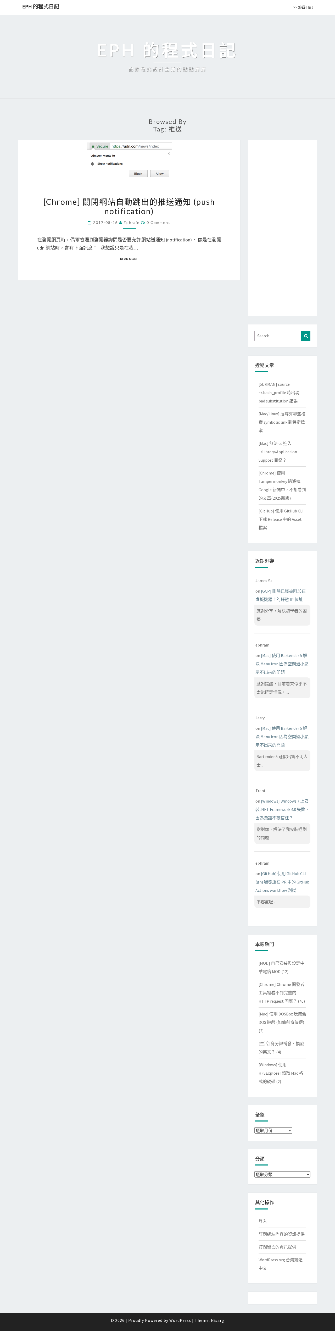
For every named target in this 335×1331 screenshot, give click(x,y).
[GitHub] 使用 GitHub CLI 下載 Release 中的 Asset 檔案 (281, 519)
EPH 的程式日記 (40, 6)
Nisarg (217, 1320)
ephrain (132, 222)
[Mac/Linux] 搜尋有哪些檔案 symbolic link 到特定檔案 (282, 422)
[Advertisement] (282, 227)
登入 (263, 1221)
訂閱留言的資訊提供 (277, 1247)
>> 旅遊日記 (303, 7)
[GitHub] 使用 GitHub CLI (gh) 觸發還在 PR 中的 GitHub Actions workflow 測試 (282, 882)
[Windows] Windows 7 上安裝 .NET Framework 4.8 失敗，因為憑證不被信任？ (282, 809)
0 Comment (158, 222)
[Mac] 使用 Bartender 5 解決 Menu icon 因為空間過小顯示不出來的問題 (282, 664)
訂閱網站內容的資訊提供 (282, 1234)
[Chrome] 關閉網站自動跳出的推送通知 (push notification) (129, 206)
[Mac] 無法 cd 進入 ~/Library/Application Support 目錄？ (278, 452)
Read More (130, 258)
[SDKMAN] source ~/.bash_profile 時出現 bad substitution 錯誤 (279, 393)
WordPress (180, 1320)
